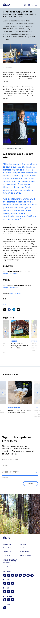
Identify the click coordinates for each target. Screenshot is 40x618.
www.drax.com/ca (15, 293)
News (36, 408)
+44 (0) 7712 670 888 (10, 288)
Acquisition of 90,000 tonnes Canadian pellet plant (19, 411)
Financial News (14, 408)
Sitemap (23, 544)
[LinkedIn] (13, 309)
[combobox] (20, 474)
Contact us (7, 544)
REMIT (22, 548)
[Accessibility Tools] (25, 4)
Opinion (14, 341)
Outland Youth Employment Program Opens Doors (19, 346)
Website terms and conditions (26, 556)
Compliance (7, 552)
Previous (5, 331)
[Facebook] (9, 309)
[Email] (18, 309)
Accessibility (7, 548)
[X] (4, 309)
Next (34, 331)
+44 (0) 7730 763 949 (10, 274)
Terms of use (24, 552)
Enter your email (10, 459)
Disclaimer (6, 555)
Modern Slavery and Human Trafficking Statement (10, 560)
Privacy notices (8, 566)
